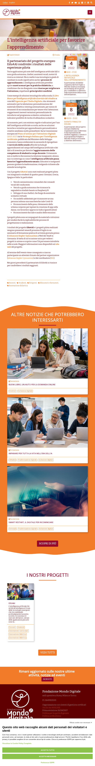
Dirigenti (33, 283)
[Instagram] (85, 2)
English (12, 3)
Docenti (12, 283)
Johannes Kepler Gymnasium (23, 236)
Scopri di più (47, 543)
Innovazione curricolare (18, 631)
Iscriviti (47, 679)
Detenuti (12, 529)
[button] (90, 12)
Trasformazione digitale (27, 460)
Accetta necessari (47, 756)
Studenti (22, 283)
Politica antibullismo (51, 716)
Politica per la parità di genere (55, 713)
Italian (5, 3)
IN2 (52, 258)
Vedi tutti (47, 652)
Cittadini (12, 460)
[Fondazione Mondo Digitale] (12, 12)
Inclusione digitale (25, 391)
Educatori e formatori (49, 283)
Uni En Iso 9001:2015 (51, 708)
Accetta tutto (47, 750)
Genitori (12, 391)
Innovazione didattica (18, 285)
